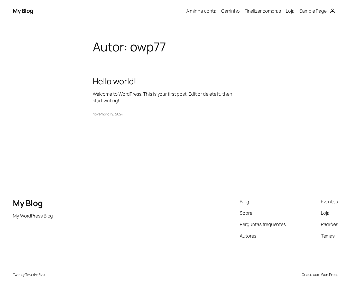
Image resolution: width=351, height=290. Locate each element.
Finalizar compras (263, 11)
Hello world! (114, 81)
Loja (290, 11)
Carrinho (230, 11)
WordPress (329, 274)
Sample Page (313, 11)
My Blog (23, 11)
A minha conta (201, 11)
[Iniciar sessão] (332, 11)
